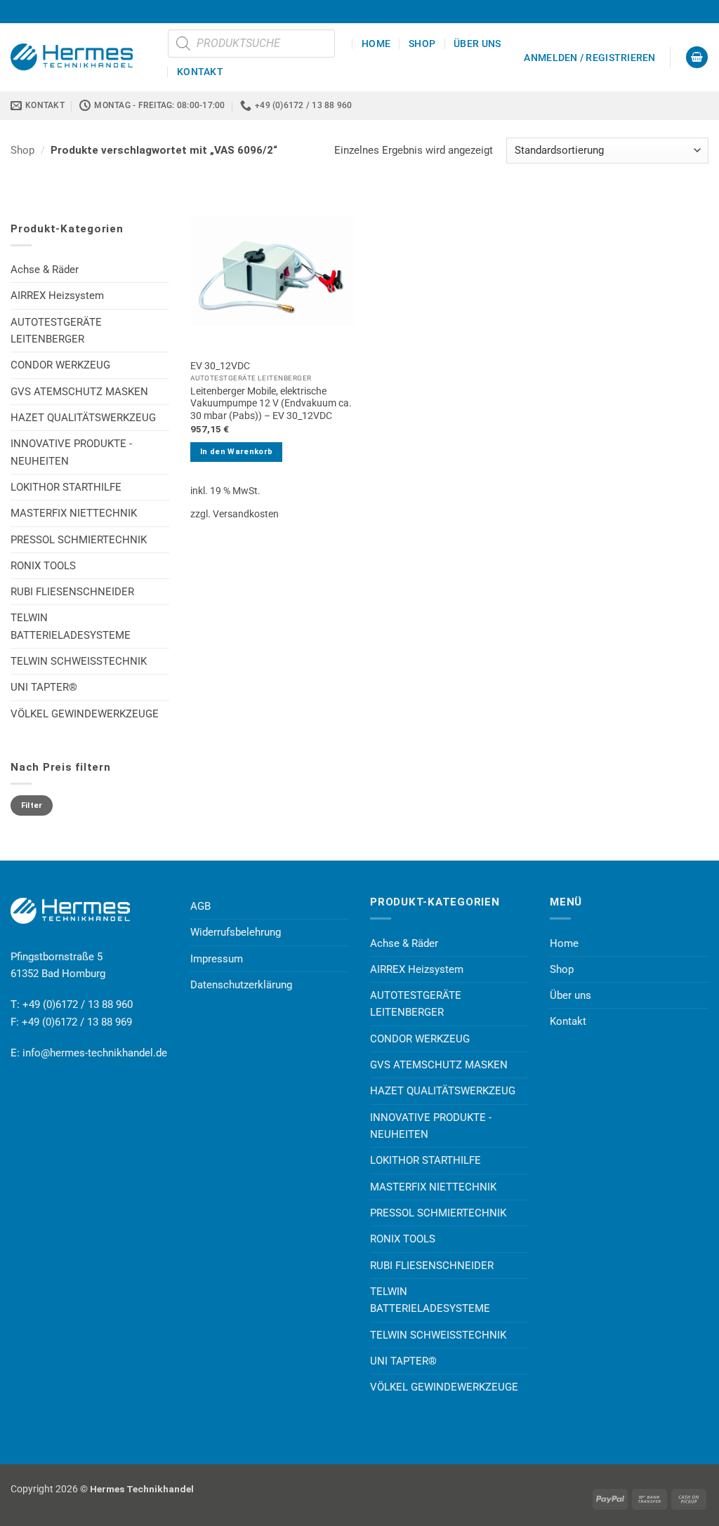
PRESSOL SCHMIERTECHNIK (79, 539)
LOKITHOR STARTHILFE (66, 487)
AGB (200, 906)
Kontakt (200, 71)
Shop (422, 43)
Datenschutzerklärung (241, 984)
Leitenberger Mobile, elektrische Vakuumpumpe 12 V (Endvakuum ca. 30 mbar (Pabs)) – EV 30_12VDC (271, 403)
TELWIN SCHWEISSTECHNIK (79, 661)
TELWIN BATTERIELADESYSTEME (71, 626)
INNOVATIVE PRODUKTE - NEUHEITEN (71, 452)
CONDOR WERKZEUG (60, 365)
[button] (589, 58)
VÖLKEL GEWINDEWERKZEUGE (85, 714)
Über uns (477, 43)
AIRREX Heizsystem (57, 295)
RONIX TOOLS (43, 565)
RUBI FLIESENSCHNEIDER (72, 591)
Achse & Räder (45, 269)
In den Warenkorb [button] (236, 451)
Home (376, 43)
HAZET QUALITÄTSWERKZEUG (83, 417)
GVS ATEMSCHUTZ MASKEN (79, 391)
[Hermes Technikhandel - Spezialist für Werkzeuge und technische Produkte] (79, 57)
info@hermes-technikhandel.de (94, 1053)
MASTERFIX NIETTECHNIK (74, 513)
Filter (32, 805)
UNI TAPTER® (44, 687)
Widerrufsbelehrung (235, 932)
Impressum (216, 959)
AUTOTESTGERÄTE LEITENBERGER (56, 330)
